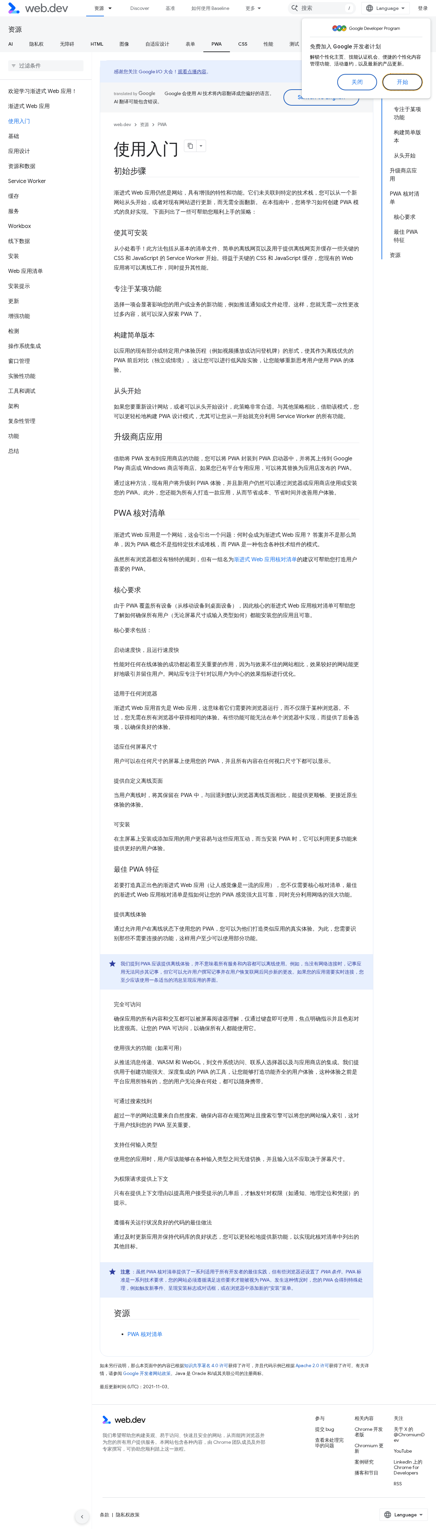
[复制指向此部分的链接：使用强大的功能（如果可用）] (191, 1048)
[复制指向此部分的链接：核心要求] (147, 590)
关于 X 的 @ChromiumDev (409, 1434)
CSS (242, 44)
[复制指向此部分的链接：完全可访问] (147, 1004)
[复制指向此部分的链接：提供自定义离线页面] (169, 781)
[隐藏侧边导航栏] (82, 1517)
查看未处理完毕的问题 (329, 1443)
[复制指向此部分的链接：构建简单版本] (161, 336)
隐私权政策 (128, 1514)
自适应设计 (157, 44)
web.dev (122, 124)
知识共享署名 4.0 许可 (206, 1366)
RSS (398, 1484)
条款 (104, 1514)
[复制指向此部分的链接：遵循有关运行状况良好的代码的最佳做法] (218, 1223)
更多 (250, 8)
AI (10, 44)
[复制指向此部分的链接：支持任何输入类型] (163, 1145)
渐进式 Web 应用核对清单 (265, 559)
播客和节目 (366, 1473)
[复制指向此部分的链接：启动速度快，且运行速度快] (185, 650)
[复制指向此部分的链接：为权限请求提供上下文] (174, 1179)
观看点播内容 (192, 71)
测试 (294, 44)
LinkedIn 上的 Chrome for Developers (408, 1467)
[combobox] (322, 8)
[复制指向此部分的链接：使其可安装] (154, 233)
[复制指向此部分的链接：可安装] (136, 825)
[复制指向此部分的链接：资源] (136, 1314)
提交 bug (324, 1429)
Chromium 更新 (369, 1448)
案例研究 (364, 1462)
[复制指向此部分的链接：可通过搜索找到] (158, 1101)
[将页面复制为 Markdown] (190, 146)
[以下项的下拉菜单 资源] (113, 8)
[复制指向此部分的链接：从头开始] (147, 391)
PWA (217, 44)
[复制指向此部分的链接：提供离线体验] (152, 915)
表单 (190, 44)
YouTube (403, 1451)
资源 (99, 8)
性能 (268, 44)
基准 (170, 8)
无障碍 (67, 44)
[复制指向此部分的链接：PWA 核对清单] (172, 514)
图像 (124, 44)
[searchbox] (45, 65)
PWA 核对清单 (144, 1334)
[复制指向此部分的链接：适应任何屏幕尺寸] (163, 747)
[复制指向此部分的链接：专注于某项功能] (167, 289)
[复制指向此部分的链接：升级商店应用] (168, 437)
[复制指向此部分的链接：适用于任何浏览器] (163, 694)
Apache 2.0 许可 (312, 1366)
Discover (139, 8)
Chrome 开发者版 (369, 1432)
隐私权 (36, 44)
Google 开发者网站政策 (147, 1373)
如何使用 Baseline (210, 8)
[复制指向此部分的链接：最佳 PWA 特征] (165, 870)
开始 (402, 82)
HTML (97, 44)
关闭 (357, 82)
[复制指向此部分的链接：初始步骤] (152, 172)
